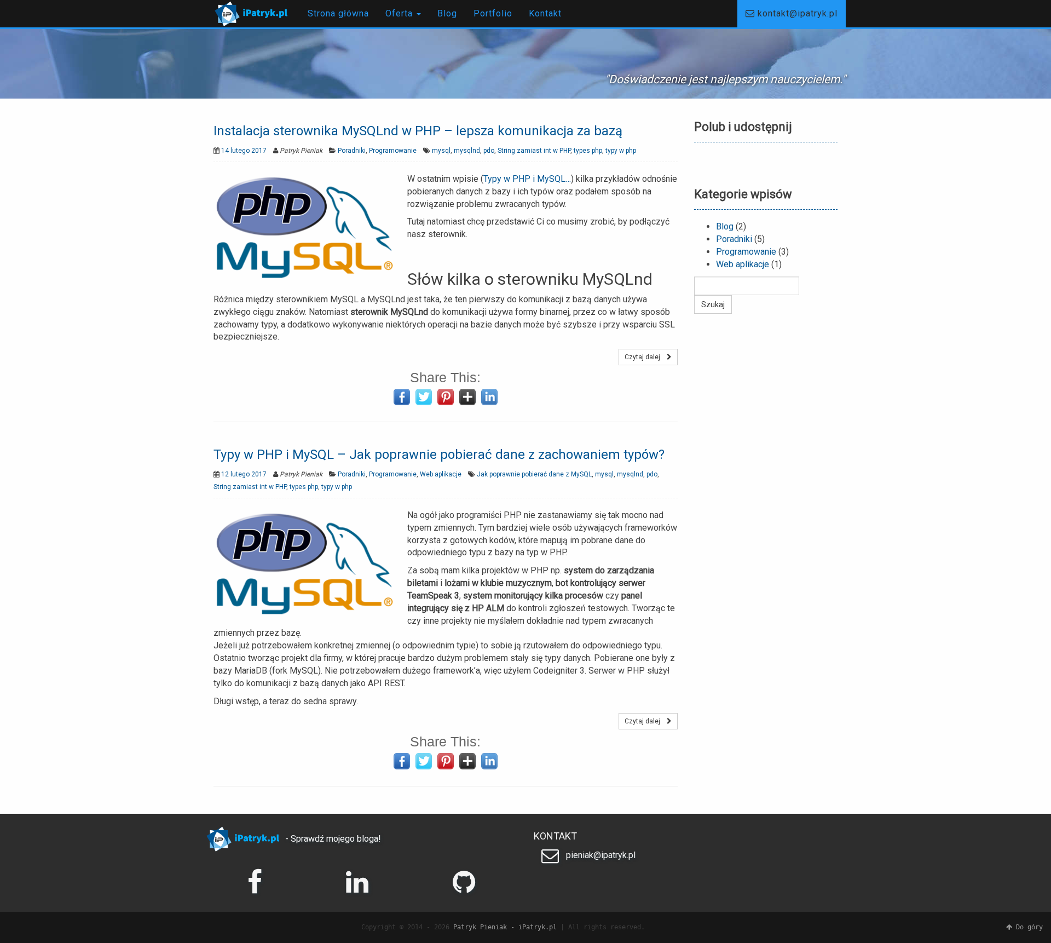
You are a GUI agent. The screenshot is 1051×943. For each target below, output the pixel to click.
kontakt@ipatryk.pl (796, 13)
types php (588, 150)
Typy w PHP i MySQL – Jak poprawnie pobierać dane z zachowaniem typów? (439, 454)
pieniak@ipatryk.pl (600, 855)
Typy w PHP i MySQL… (527, 179)
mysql (441, 150)
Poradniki (352, 150)
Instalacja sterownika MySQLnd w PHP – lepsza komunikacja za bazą (417, 131)
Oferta (400, 13)
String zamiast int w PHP (534, 150)
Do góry (1027, 927)
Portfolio (492, 13)
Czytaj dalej (646, 357)
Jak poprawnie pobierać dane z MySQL (534, 474)
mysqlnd (467, 150)
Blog (447, 13)
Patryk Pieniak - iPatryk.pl (505, 927)
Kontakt (545, 13)
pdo (488, 150)
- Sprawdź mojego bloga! (332, 838)
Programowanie (393, 150)
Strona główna (338, 13)
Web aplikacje (440, 474)
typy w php (620, 150)
